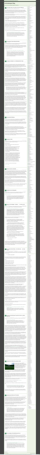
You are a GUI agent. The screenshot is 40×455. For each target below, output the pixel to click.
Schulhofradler (29, 202)
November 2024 (29, 266)
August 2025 (29, 261)
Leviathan (29, 141)
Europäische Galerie (30, 65)
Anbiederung (29, 18)
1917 (28, 8)
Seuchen (29, 205)
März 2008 (29, 399)
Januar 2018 (29, 318)
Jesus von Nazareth (30, 118)
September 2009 (29, 387)
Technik (29, 225)
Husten (29, 111)
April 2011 (29, 374)
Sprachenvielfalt (29, 213)
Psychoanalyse (29, 187)
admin (7, 58)
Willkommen (14, 0)
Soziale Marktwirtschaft (30, 211)
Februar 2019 (29, 309)
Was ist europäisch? (30, 246)
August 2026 (29, 255)
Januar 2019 (29, 310)
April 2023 (29, 277)
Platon (29, 182)
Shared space (29, 207)
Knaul (28, 130)
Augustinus (29, 25)
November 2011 (29, 369)
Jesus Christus (29, 117)
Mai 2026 (29, 257)
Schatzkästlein (10, 0)
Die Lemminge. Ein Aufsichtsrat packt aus (13, 433)
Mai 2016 (29, 332)
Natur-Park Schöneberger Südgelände (31, 161)
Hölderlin (29, 108)
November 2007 (29, 402)
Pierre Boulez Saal (30, 180)
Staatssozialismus (30, 215)
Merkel (29, 150)
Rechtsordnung (29, 191)
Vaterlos (29, 235)
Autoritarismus (29, 28)
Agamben (29, 14)
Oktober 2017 (29, 320)
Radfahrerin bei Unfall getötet (11, 190)
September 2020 (29, 296)
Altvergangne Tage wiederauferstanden (13, 41)
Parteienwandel (29, 174)
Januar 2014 (29, 351)
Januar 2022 (29, 285)
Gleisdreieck (29, 91)
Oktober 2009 (29, 386)
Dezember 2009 (29, 385)
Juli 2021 (29, 289)
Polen (28, 183)
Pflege (29, 178)
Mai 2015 (29, 340)
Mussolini (29, 156)
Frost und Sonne (29, 82)
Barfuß (29, 29)
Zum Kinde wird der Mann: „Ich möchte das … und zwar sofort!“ (16, 249)
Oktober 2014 (29, 345)
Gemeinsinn (12, 8)
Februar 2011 (29, 375)
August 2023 (29, 274)
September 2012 (29, 362)
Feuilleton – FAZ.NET (7, 164)
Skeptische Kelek (9, 139)
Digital (29, 52)
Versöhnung (29, 240)
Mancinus (29, 146)
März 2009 (29, 391)
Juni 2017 (29, 323)
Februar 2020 (29, 301)
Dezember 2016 (29, 327)
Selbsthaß (29, 204)
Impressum (17, 0)
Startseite (5, 0)
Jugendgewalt (29, 122)
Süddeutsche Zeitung (30, 218)
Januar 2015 (29, 343)
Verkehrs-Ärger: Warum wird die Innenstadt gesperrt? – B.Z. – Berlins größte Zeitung (16, 208)
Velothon (29, 236)
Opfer (28, 169)
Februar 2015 (29, 342)
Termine (8, 0)
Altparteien (29, 16)
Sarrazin (29, 198)
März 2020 (29, 300)
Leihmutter (29, 139)
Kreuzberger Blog (7, 453)
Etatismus (29, 62)
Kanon (29, 124)
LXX (28, 144)
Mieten (29, 152)
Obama (29, 167)
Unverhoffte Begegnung (30, 233)
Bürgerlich (29, 38)
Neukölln (29, 163)
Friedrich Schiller (29, 80)
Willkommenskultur (30, 248)
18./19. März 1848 (30, 7)
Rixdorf (29, 194)
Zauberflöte (29, 251)
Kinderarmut (29, 128)
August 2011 (29, 371)
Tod (28, 227)
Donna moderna (29, 54)
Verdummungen (29, 237)
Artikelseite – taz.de (9, 407)
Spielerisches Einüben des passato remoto (14, 361)
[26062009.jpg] (6, 125)
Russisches (29, 196)
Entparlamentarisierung (30, 60)
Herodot (29, 107)
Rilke (28, 193)
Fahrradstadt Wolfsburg (10, 117)
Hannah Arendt (29, 100)
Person (29, 176)
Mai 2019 (29, 307)
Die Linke (29, 51)
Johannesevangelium (30, 120)
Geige (29, 85)
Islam (28, 115)
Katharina (29, 126)
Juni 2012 (29, 364)
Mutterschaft (29, 157)
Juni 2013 (29, 356)
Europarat (29, 67)
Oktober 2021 (29, 287)
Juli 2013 (29, 355)
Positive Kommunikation (30, 184)
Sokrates (29, 209)
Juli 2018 (29, 314)
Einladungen (29, 56)
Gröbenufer (29, 95)
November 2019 (29, 303)
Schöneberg (29, 200)
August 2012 (29, 363)
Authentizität (29, 27)
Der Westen (29, 49)
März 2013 (29, 358)
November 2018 (29, 311)
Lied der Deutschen (30, 143)
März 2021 (29, 292)
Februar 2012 (29, 367)
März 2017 (29, 325)
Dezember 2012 (29, 360)
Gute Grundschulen (30, 98)
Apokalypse (29, 23)
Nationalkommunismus (30, 159)
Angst (28, 19)
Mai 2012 (29, 365)
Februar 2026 (29, 259)
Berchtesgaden (29, 30)
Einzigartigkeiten (29, 58)
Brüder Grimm (29, 36)
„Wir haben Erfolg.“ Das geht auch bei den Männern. (15, 7)
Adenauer (29, 10)
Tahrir (28, 222)
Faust (28, 74)
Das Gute (8, 8)
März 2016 (29, 333)
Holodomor (29, 109)
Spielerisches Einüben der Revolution (13, 395)
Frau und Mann (10, 8)
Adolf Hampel (29, 12)
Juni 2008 (29, 397)
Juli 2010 (29, 380)
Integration (14, 8)
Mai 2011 (29, 373)
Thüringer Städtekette (30, 226)
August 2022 (29, 281)
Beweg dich (29, 32)
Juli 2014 (29, 347)
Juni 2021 (29, 290)
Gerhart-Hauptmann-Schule (30, 89)
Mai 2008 (29, 398)
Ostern (29, 171)
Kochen (29, 131)
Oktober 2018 (29, 312)
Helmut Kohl (29, 106)
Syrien (29, 220)
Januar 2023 (29, 279)
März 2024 (29, 270)
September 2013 (29, 354)
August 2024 (29, 267)
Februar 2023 (29, 278)
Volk (28, 242)
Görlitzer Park (29, 93)
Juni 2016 (29, 331)
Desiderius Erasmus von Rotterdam (31, 50)
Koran (29, 133)
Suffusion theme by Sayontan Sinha (33, 453)
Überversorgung (29, 231)
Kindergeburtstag (29, 129)
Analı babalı (29, 17)
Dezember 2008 (29, 393)
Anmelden (29, 406)
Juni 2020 (29, 298)
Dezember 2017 (29, 319)
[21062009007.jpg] (7, 206)
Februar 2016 (29, 334)
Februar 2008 (29, 400)
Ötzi (28, 172)
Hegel (29, 104)
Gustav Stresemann (30, 97)
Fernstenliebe (29, 75)
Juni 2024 (29, 268)
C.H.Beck (29, 40)
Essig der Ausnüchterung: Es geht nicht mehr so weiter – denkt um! (16, 316)
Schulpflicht (29, 203)
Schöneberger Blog (9, 3)
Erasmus (29, 61)
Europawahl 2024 (30, 69)
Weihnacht (29, 247)
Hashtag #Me (29, 102)
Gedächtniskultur (29, 84)
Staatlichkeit (29, 214)
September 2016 (29, 329)
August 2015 (29, 338)
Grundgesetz (29, 96)
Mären (29, 148)
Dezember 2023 (29, 272)
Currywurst (29, 45)
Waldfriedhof (29, 244)
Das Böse (29, 47)
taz (28, 224)
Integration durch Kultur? (17, 8)
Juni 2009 (29, 389)
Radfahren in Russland (30, 189)
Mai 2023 (29, 276)
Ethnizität (29, 63)
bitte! (28, 34)
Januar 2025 (29, 265)
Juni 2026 (29, 256)
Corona (29, 43)
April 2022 (29, 283)
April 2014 (29, 349)
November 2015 (29, 336)
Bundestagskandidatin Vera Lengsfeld (15, 346)
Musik (28, 155)
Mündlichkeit (29, 154)
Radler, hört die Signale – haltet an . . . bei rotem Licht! (16, 204)
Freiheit (29, 78)
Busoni (29, 39)
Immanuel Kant (29, 113)
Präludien (29, 185)
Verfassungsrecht (29, 238)
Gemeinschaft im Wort (30, 86)
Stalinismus (29, 216)
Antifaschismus (29, 21)
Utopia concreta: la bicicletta (11, 168)
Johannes (29, 119)
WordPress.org (30, 408)
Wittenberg (29, 249)
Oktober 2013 (29, 353)
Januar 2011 (29, 376)
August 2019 (29, 305)
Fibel (28, 76)
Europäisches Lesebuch (30, 66)
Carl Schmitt (29, 41)
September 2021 (29, 288)
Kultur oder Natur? (30, 135)
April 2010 (29, 382)
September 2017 (29, 321)
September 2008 (29, 395)
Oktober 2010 (29, 378)
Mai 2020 (29, 299)
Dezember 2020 (29, 294)
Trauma (29, 229)
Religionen (29, 192)
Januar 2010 (29, 384)
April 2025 (29, 263)
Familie (29, 71)
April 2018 (29, 316)
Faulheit (29, 73)
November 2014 (29, 344)
